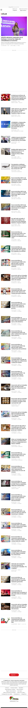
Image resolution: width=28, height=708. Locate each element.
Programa (15, 10)
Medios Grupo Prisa (14, 701)
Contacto (7, 687)
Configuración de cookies (7, 694)
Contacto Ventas (13, 687)
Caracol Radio (6, 9)
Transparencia (17, 694)
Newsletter (21, 687)
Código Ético (23, 694)
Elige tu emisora (23, 10)
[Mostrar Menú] (1, 9)
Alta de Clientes (20, 689)
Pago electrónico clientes (10, 689)
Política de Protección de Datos (9, 692)
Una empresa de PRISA (14, 698)
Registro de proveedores (11, 690)
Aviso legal (19, 690)
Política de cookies (21, 692)
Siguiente (13, 674)
